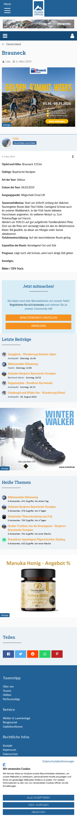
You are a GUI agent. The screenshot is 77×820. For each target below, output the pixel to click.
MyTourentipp (11, 699)
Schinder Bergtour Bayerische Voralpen (32, 373)
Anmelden (38, 325)
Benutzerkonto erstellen (38, 317)
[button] (5, 36)
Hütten (7, 694)
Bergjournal (10, 722)
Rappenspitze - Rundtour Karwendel (30, 383)
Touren (7, 690)
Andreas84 (13, 358)
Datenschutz (10, 754)
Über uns (8, 686)
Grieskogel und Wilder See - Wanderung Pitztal (36, 392)
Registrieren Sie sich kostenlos (27, 304)
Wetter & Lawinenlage (16, 718)
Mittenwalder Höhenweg (23, 364)
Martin (11, 367)
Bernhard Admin (16, 377)
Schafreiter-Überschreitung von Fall (30, 516)
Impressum (9, 749)
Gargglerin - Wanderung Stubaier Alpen (32, 354)
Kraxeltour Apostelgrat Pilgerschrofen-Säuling (36, 539)
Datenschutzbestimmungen (58, 761)
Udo (8, 61)
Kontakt (7, 745)
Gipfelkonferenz (13, 726)
